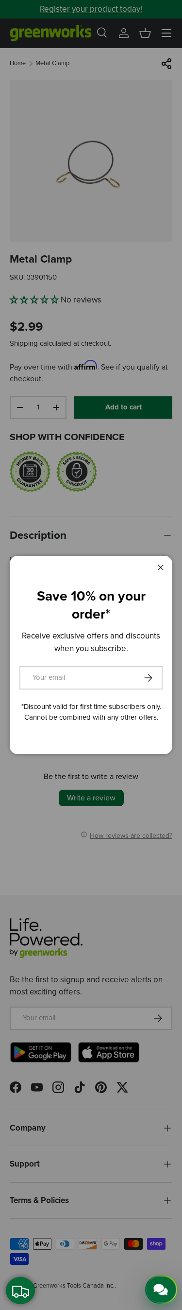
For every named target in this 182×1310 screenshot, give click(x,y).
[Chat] (161, 1289)
